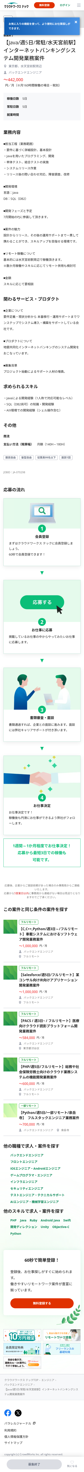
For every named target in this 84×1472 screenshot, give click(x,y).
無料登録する (42, 1303)
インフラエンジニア (23, 1182)
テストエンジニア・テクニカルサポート (37, 1195)
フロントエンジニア (23, 1162)
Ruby (33, 1220)
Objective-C (60, 1227)
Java (23, 1220)
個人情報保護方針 (16, 1437)
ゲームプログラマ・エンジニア (31, 1175)
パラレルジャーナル (17, 1423)
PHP (13, 1220)
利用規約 (10, 1430)
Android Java (50, 1220)
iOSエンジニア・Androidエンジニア (35, 1168)
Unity (45, 1227)
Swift (67, 1220)
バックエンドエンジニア (27, 1155)
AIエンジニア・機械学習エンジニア (34, 1202)
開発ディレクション (23, 1227)
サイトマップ (13, 1443)
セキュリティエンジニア (26, 1188)
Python (15, 1233)
